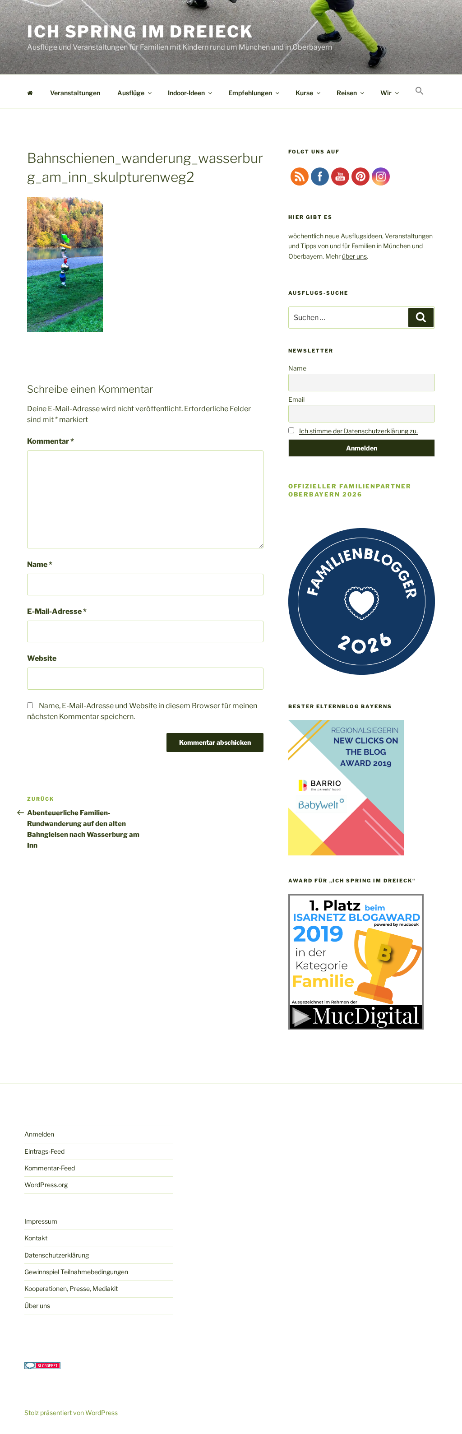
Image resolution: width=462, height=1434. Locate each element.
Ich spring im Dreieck (140, 32)
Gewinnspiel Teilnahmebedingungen (76, 1272)
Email (296, 399)
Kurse (304, 93)
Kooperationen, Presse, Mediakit (71, 1288)
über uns (354, 256)
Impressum (40, 1221)
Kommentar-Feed (49, 1168)
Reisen (347, 93)
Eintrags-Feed (44, 1151)
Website (41, 658)
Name (39, 564)
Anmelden (39, 1134)
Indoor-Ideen (186, 93)
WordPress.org (46, 1184)
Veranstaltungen (75, 93)
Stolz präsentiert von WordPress (71, 1412)
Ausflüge (130, 93)
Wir (386, 93)
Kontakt (35, 1238)
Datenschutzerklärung (56, 1255)
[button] (419, 91)
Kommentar (50, 441)
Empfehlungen (250, 93)
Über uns (37, 1305)
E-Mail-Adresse (57, 611)
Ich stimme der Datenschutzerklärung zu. (358, 431)
